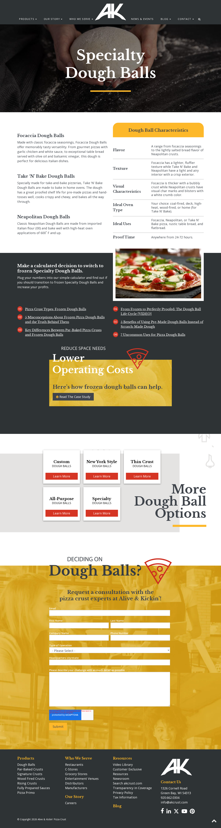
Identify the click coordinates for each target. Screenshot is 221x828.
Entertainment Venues (82, 778)
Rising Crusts (27, 783)
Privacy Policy (123, 792)
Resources (122, 758)
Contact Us (171, 782)
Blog (117, 806)
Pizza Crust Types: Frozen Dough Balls (55, 309)
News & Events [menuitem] (142, 19)
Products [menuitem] (26, 19)
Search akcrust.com (127, 783)
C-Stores (71, 769)
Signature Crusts (29, 774)
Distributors (74, 783)
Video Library (123, 764)
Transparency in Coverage (132, 788)
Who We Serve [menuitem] (79, 19)
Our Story (74, 797)
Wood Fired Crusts (31, 778)
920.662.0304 (170, 798)
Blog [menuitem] (164, 19)
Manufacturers (76, 788)
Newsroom (121, 778)
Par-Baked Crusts (30, 769)
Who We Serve (78, 758)
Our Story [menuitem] (52, 19)
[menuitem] (199, 19)
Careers (70, 803)
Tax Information (125, 797)
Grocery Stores (76, 774)
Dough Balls (26, 764)
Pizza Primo (26, 792)
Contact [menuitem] (184, 19)
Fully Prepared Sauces (33, 788)
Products (25, 758)
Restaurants (74, 764)
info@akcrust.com (174, 802)
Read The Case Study (74, 397)
